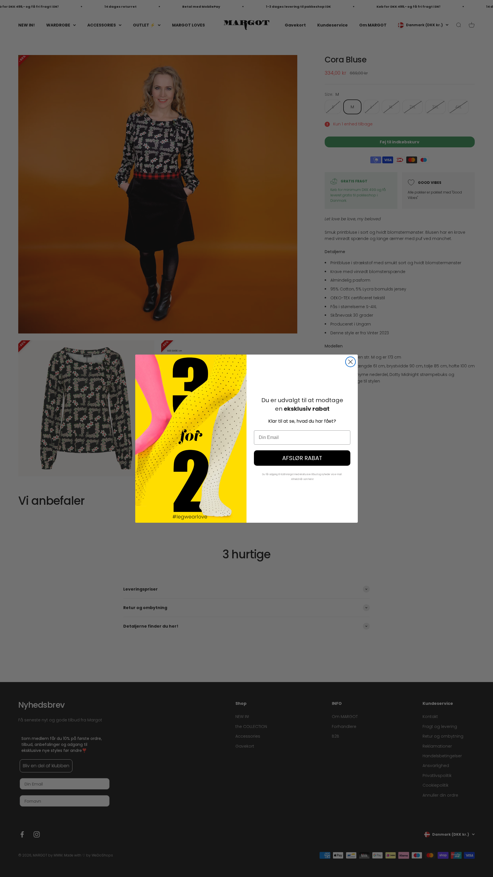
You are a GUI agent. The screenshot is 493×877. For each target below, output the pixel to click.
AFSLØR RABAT (302, 458)
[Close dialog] (350, 362)
